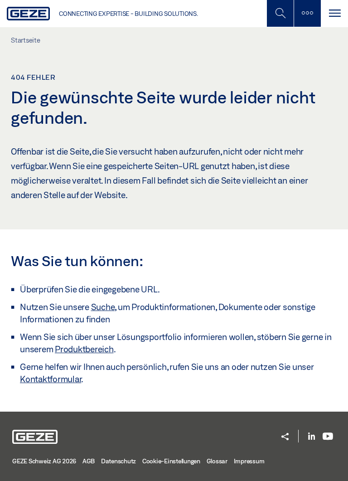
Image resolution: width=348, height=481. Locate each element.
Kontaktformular (50, 379)
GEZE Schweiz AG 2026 (44, 461)
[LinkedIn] (311, 437)
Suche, (103, 307)
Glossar (217, 461)
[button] (285, 437)
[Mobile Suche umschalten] (280, 13)
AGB (88, 461)
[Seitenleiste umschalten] (307, 13)
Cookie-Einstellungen (171, 461)
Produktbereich (84, 349)
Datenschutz (118, 461)
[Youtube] (327, 437)
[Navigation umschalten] (334, 13)
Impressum (249, 461)
